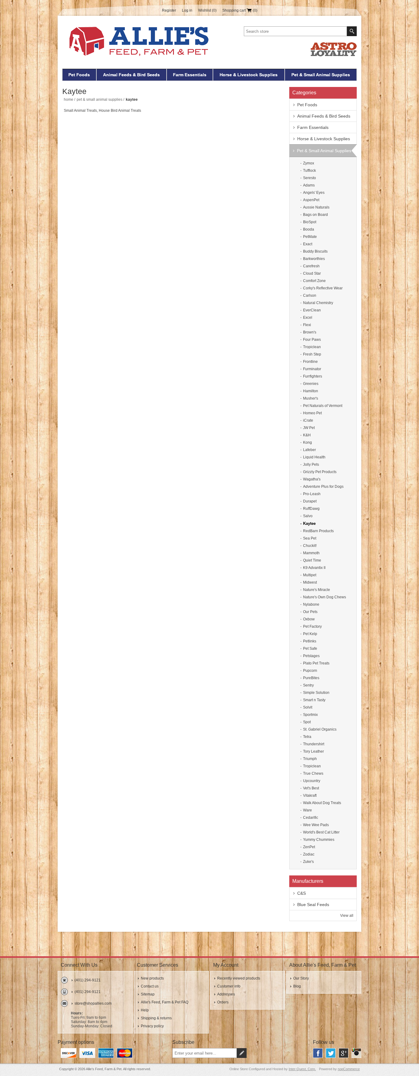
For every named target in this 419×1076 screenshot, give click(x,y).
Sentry (308, 685)
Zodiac (308, 854)
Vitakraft (310, 795)
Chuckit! (310, 546)
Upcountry (311, 781)
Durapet (310, 501)
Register (169, 10)
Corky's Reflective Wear (323, 288)
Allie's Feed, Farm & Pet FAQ (164, 1002)
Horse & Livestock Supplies (249, 74)
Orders (223, 1002)
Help (145, 1010)
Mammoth (311, 553)
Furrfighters (312, 376)
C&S (301, 893)
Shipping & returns (156, 1018)
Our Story (301, 978)
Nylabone (311, 604)
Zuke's (308, 862)
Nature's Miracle (316, 590)
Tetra (307, 737)
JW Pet (309, 428)
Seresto (309, 178)
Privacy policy (152, 1026)
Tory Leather (313, 751)
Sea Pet (309, 538)
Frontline (310, 361)
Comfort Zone (314, 281)
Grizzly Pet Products (319, 472)
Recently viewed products (238, 978)
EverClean (312, 310)
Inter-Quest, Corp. (302, 1069)
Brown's (309, 332)
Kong (307, 442)
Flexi (307, 325)
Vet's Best (311, 788)
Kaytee (309, 523)
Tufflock (309, 170)
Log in (187, 10)
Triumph (310, 759)
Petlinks (309, 641)
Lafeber (309, 450)
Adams (309, 185)
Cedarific (310, 817)
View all (346, 915)
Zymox (308, 163)
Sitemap (148, 994)
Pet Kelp (310, 634)
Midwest (310, 582)
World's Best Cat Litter (321, 832)
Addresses (226, 994)
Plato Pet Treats (316, 663)
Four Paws (312, 339)
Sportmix (310, 715)
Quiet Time (312, 560)
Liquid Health (314, 457)
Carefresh (311, 266)
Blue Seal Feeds (313, 904)
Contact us (150, 986)
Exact (307, 244)
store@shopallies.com (93, 1003)
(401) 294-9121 (88, 980)
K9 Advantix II (314, 568)
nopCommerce (349, 1069)
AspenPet (311, 200)
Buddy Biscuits (315, 251)
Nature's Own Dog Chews (324, 597)
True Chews (313, 773)
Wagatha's (312, 479)
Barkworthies (314, 259)
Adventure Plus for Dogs (323, 486)
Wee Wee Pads (316, 825)
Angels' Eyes (314, 192)
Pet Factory (312, 626)
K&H (307, 435)
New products (152, 978)
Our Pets (310, 612)
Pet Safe (310, 648)
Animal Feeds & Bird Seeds (131, 74)
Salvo (308, 516)
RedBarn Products (318, 531)
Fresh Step (312, 354)
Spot (307, 722)
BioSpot (309, 222)
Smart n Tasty (314, 700)
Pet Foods (79, 74)
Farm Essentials (189, 74)
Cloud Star (312, 273)
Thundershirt (313, 744)
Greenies (310, 384)
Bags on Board (315, 215)
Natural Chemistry (318, 303)
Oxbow (309, 619)
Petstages (311, 656)
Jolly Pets (311, 464)
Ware (307, 810)
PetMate (310, 237)
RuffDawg (311, 508)
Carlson (309, 295)
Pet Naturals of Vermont (322, 406)
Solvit (307, 707)
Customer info (228, 986)
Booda (308, 229)
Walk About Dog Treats (322, 803)
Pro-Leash (312, 494)
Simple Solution (316, 692)
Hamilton (310, 391)
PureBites (311, 678)
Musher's (310, 398)
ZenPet (309, 847)
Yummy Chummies (318, 839)
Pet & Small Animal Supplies (320, 74)
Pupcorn (310, 670)
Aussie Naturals (316, 207)
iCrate (308, 420)
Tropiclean (312, 347)
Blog (297, 986)
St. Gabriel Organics (319, 729)
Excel (307, 317)
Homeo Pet (312, 413)
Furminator (312, 369)
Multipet (309, 575)
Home (68, 99)
